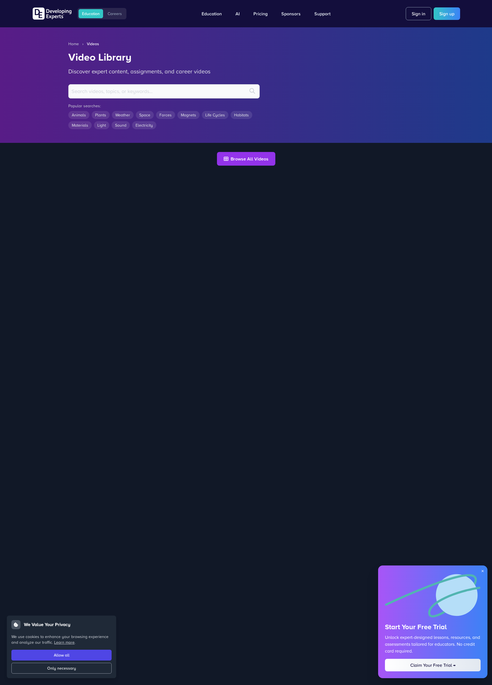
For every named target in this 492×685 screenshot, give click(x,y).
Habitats (241, 115)
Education (91, 14)
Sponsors (291, 14)
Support (322, 14)
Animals (79, 115)
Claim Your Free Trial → (433, 665)
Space (144, 115)
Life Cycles (215, 115)
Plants (100, 115)
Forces (165, 115)
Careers (115, 14)
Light (101, 125)
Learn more (64, 642)
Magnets (188, 115)
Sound (120, 125)
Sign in (418, 14)
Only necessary (61, 668)
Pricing (260, 14)
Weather (122, 115)
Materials (80, 125)
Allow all (61, 655)
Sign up (446, 14)
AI (237, 14)
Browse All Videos (249, 159)
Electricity (144, 125)
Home (73, 43)
